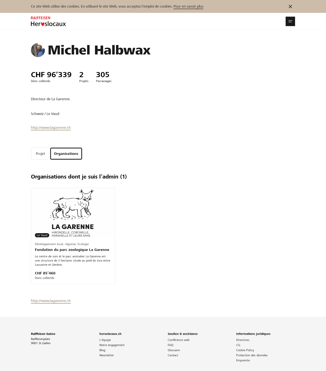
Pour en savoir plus (188, 6)
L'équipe (105, 340)
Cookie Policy (245, 350)
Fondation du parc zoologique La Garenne (72, 250)
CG (238, 345)
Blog (102, 350)
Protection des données (252, 355)
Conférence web (178, 340)
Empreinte (243, 360)
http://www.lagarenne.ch (51, 127)
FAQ (170, 345)
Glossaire (174, 350)
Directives (242, 340)
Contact (173, 355)
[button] (290, 21)
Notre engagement (112, 345)
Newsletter (106, 355)
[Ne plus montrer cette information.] (290, 6)
